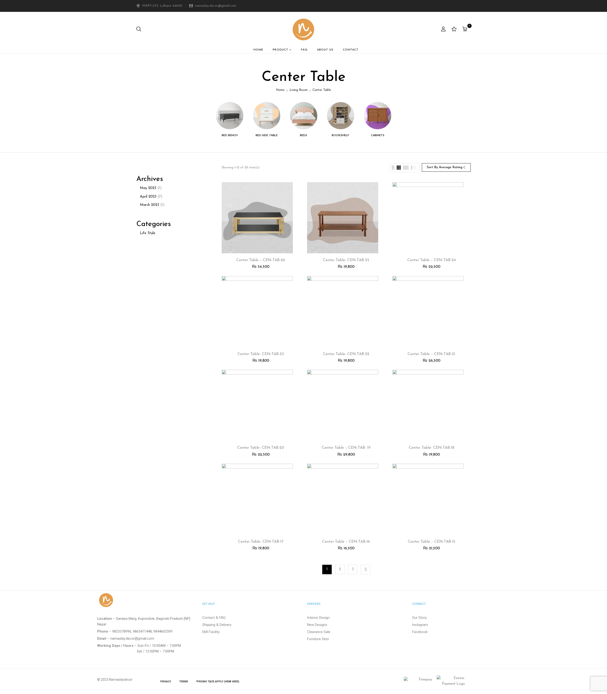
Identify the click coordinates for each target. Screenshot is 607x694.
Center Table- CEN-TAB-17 (260, 542)
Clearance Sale (318, 632)
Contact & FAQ (213, 617)
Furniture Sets (318, 639)
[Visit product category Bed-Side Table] (266, 115)
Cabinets (377, 135)
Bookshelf (340, 135)
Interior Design (318, 617)
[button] (465, 29)
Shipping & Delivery (216, 625)
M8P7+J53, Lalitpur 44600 (162, 6)
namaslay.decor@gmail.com (215, 6)
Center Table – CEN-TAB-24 (431, 260)
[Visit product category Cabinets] (377, 115)
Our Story (419, 617)
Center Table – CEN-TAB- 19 (346, 448)
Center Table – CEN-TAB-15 (431, 542)
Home (280, 90)
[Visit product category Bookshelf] (340, 115)
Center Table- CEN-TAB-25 (346, 260)
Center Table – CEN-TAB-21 (431, 354)
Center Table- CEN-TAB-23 (261, 354)
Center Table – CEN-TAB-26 (260, 260)
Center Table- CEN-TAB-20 (260, 448)
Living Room (299, 90)
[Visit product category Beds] (303, 115)
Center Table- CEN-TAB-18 (431, 448)
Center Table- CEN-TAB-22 (346, 354)
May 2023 (148, 188)
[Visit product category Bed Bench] (229, 115)
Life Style (147, 233)
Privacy (165, 681)
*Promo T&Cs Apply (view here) (217, 681)
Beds (303, 135)
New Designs (317, 625)
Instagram (420, 625)
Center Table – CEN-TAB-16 (346, 542)
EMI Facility (211, 632)
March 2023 (149, 205)
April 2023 (148, 197)
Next (365, 569)
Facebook (420, 632)
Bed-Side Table (267, 135)
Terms (183, 681)
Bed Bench (230, 135)
